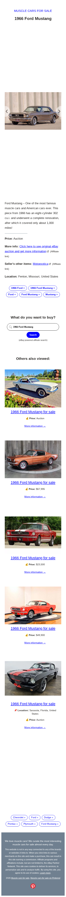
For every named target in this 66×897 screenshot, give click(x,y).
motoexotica (40, 263)
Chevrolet (18, 817)
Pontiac (12, 823)
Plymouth (29, 823)
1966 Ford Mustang (41, 288)
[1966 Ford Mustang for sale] (33, 406)
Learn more (45, 873)
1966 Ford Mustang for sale (33, 412)
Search (33, 335)
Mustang (51, 294)
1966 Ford (17, 288)
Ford (11, 294)
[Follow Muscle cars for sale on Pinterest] (33, 887)
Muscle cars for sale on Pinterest (45, 878)
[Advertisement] (33, 57)
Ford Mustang (29, 294)
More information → (35, 426)
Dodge (47, 817)
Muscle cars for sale (33, 11)
